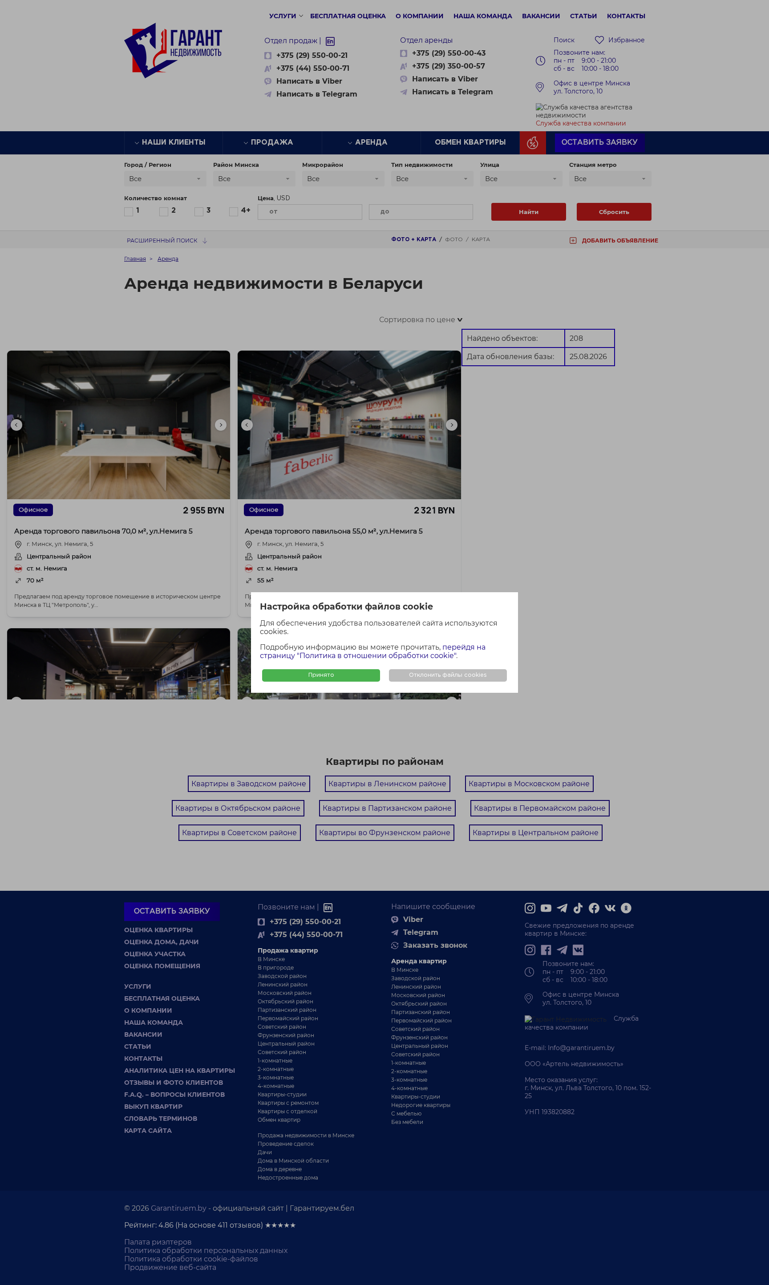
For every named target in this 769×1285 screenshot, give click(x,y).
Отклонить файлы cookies (448, 675)
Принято (321, 675)
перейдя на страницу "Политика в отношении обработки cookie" (373, 651)
